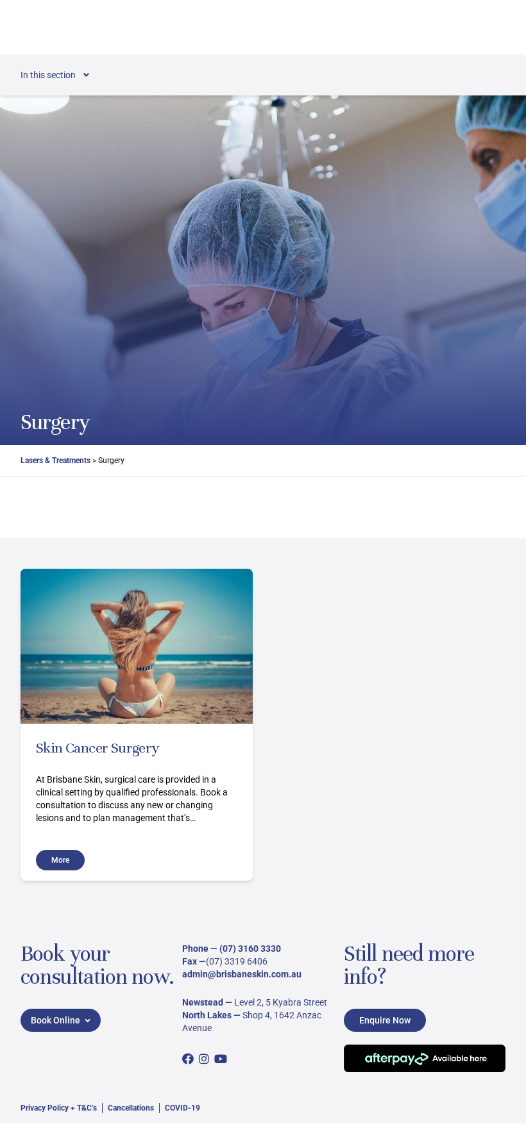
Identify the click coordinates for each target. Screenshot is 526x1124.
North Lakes (207, 1015)
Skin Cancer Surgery (97, 747)
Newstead (202, 1002)
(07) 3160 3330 (250, 948)
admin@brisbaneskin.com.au (241, 974)
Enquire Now (385, 1020)
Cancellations (131, 1108)
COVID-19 (182, 1108)
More (60, 860)
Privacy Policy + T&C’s (59, 1108)
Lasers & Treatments (55, 460)
